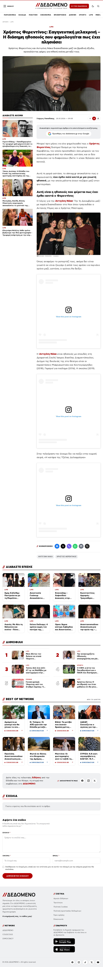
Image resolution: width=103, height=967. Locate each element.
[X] (94, 780)
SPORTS (82, 15)
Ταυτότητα (58, 903)
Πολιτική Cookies (61, 907)
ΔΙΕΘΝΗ (72, 15)
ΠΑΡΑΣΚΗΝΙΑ (10, 15)
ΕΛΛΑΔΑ (22, 15)
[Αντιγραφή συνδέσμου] (87, 546)
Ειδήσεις (36, 777)
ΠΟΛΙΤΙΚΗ (33, 15)
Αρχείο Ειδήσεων (61, 898)
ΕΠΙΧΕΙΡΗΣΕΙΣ (60, 15)
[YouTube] (97, 962)
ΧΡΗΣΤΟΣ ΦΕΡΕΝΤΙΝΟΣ (66, 557)
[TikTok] (85, 962)
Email (56, 855)
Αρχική (5, 22)
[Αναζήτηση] (98, 6)
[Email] (81, 546)
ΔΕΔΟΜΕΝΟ (29, 784)
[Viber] (69, 546)
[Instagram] (88, 780)
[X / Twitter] (63, 546)
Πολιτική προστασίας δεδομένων (67, 911)
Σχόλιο (6, 832)
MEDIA (98, 15)
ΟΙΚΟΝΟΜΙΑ (45, 15)
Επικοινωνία (58, 919)
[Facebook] (57, 546)
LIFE (91, 15)
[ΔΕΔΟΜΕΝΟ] (19, 895)
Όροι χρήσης (59, 915)
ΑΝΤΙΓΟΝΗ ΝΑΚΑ (45, 557)
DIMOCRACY (8, 939)
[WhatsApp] (75, 546)
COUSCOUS (8, 934)
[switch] (93, 6)
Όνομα (6, 855)
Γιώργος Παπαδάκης (45, 118)
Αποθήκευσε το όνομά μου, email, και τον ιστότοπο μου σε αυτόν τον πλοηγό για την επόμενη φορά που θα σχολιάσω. (49, 868)
